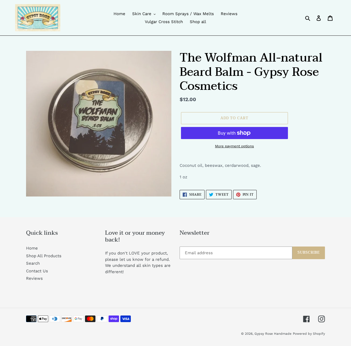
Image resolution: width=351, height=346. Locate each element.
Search (33, 263)
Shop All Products (43, 255)
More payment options (234, 146)
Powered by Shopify (309, 334)
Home (32, 248)
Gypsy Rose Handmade (272, 334)
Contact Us (37, 271)
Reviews (34, 278)
